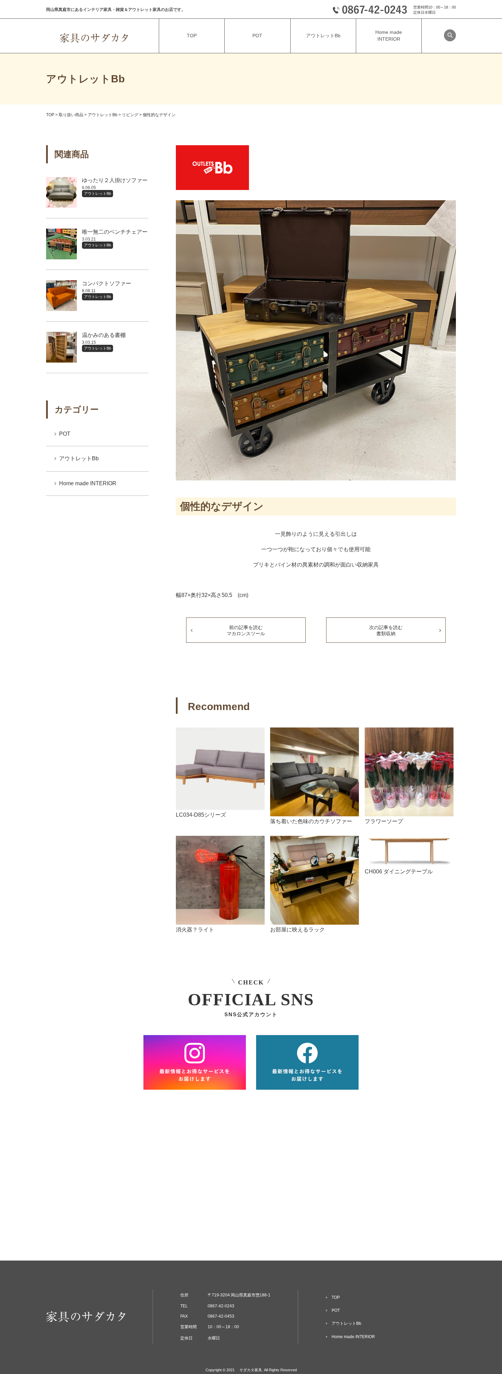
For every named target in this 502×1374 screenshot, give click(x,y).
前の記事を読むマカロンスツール (246, 630)
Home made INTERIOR (87, 483)
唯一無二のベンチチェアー (115, 232)
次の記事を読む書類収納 (386, 630)
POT (64, 434)
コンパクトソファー (106, 283)
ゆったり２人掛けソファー (115, 180)
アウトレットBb (97, 193)
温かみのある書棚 (104, 335)
